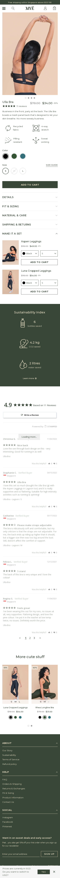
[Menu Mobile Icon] (4, 8)
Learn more (28, 378)
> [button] (40, 638)
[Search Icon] (13, 8)
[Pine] (15, 717)
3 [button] (31, 98)
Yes (44, 872)
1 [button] (25, 98)
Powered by (44, 426)
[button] (50, 463)
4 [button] (34, 98)
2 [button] (28, 98)
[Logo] (29, 8)
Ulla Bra (6, 456)
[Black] (10, 717)
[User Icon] (45, 8)
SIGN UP (49, 854)
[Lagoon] (20, 717)
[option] (30, 2)
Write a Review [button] (31, 415)
